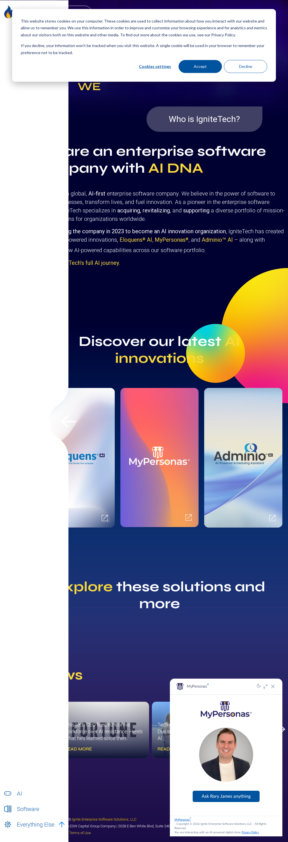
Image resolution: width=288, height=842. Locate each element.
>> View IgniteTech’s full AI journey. (77, 262)
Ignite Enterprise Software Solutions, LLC (104, 819)
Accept (200, 66)
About (22, 830)
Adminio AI (217, 239)
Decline (245, 66)
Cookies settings (155, 66)
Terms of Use (80, 833)
